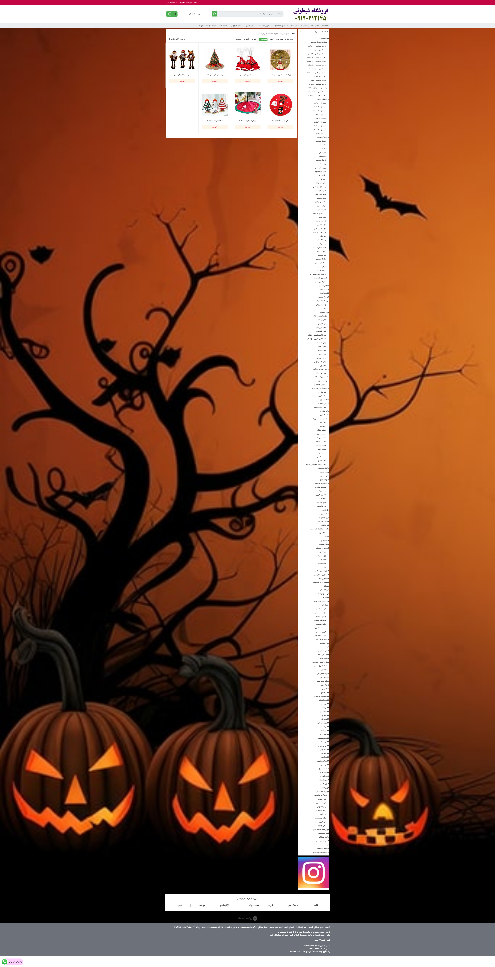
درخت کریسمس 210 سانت (317, 65)
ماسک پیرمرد (321, 437)
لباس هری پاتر (321, 327)
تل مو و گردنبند (323, 593)
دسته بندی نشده (323, 848)
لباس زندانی (324, 734)
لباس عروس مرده (323, 745)
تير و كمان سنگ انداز (321, 601)
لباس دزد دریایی (323, 723)
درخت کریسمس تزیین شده (317, 88)
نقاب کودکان (324, 415)
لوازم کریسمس (263, 25)
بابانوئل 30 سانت (320, 107)
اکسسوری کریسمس (320, 278)
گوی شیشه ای (321, 270)
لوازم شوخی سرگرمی (322, 571)
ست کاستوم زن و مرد (321, 666)
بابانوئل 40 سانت (320, 122)
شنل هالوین (250, 25)
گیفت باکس (322, 156)
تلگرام (316, 905)
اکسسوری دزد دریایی (321, 574)
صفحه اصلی (325, 25)
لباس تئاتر (325, 707)
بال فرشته (325, 510)
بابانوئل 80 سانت (320, 126)
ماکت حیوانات (324, 837)
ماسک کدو (322, 453)
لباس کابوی (325, 757)
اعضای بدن (325, 540)
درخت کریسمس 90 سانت (317, 49)
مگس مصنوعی (321, 624)
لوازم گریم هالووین (320, 795)
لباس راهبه (325, 730)
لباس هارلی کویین (320, 361)
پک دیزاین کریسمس (319, 213)
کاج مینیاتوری (321, 224)
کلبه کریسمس (321, 255)
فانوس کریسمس (320, 190)
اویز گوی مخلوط (320, 171)
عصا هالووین (324, 677)
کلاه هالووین (324, 399)
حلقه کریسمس (321, 198)
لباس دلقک (322, 350)
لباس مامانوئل (324, 293)
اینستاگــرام (293, 905)
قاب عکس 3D (324, 776)
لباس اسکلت (321, 342)
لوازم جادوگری (324, 784)
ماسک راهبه (322, 449)
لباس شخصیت (321, 331)
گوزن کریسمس (323, 297)
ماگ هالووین (321, 396)
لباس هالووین (236, 25)
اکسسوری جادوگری (322, 548)
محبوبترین (279, 39)
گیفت (324, 148)
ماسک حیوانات (321, 445)
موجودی (238, 39)
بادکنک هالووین (323, 521)
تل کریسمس (321, 205)
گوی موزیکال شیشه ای (318, 274)
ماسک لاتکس (321, 456)
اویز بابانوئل (322, 209)
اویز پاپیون (322, 152)
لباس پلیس (325, 704)
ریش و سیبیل (321, 810)
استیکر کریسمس (320, 141)
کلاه (327, 647)
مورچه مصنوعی (320, 628)
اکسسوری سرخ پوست (321, 582)
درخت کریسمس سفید (318, 80)
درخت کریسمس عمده (321, 852)
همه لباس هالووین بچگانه (317, 335)
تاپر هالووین (322, 392)
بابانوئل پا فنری (320, 133)
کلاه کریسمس (324, 285)
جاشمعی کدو (321, 491)
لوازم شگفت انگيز (322, 791)
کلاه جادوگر (325, 513)
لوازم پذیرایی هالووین (319, 388)
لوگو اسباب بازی (323, 833)
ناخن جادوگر (322, 825)
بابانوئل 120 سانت (320, 129)
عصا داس (323, 559)
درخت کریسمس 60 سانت (317, 46)
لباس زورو (322, 354)
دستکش (326, 586)
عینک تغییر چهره (323, 681)
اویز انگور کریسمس (319, 240)
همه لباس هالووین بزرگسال (316, 339)
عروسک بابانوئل (279, 25)
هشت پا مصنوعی (320, 635)
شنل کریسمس (324, 289)
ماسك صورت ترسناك (219, 25)
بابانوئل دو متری (320, 118)
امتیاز (271, 39)
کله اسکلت (322, 498)
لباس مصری (324, 764)
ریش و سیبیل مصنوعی (320, 662)
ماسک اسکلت (321, 430)
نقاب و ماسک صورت (320, 418)
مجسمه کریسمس (320, 228)
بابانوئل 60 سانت (320, 114)
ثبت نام (192, 14)
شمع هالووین (321, 502)
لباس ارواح (325, 692)
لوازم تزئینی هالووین (320, 483)
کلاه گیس (325, 688)
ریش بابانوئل (321, 251)
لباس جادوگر (324, 711)
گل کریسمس (321, 266)
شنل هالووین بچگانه (320, 316)
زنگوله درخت (321, 175)
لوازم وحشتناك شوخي (321, 829)
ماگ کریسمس (321, 259)
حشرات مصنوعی (321, 609)
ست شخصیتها (324, 768)
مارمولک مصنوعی (320, 620)
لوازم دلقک (325, 787)
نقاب (327, 536)
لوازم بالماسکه (324, 780)
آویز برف (323, 236)
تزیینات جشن (324, 590)
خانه (293, 33)
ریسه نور (323, 179)
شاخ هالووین (324, 533)
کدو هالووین (324, 479)
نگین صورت (322, 799)
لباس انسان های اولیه (321, 696)
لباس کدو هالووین (322, 761)
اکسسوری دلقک (323, 578)
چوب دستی (323, 551)
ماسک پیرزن (321, 434)
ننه (325, 308)
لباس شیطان (324, 742)
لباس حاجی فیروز (320, 407)
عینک (327, 844)
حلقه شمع (322, 217)
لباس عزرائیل (324, 749)
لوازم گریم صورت (320, 818)
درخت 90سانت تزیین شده (317, 95)
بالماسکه (323, 426)
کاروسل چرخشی (320, 221)
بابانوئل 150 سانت (319, 110)
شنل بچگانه (322, 320)
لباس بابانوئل (294, 25)
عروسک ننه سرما (323, 300)
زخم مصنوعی (321, 806)
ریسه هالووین (324, 472)
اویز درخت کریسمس (319, 232)
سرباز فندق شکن (320, 194)
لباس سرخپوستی (323, 738)
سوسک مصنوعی (320, 612)
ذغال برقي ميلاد (323, 654)
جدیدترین (263, 39)
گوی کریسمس (321, 160)
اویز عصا (323, 164)
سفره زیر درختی (320, 202)
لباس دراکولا (322, 346)
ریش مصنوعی (324, 544)
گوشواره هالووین (320, 384)
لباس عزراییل (321, 358)
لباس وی (323, 365)
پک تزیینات (322, 243)
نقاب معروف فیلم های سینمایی (315, 464)
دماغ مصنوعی (324, 643)
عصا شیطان (322, 563)
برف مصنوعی (321, 145)
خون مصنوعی (321, 802)
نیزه (324, 567)
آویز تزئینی (325, 685)
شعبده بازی (325, 669)
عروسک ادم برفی (321, 304)
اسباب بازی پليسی (322, 841)
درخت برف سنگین (319, 76)
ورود (198, 14)
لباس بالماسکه (324, 700)
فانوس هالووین (320, 494)
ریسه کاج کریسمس (319, 186)
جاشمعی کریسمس (319, 247)
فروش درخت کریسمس (311, 25)
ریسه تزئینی (324, 658)
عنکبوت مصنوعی (320, 616)
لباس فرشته (325, 753)
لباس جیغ (325, 715)
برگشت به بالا (245, 918)
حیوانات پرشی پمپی (322, 639)
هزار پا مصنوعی (320, 631)
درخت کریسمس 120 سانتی (316, 53)
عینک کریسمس (320, 262)
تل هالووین (322, 822)
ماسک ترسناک (321, 441)
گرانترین (246, 39)
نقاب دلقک (322, 422)
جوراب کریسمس (320, 167)
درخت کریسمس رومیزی (317, 84)
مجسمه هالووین (320, 487)
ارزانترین (254, 39)
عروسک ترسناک (323, 517)
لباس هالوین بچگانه (320, 369)
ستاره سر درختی (320, 183)
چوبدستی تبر (321, 555)
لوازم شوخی (324, 772)
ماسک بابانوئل (323, 468)
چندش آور (325, 605)
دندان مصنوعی (323, 650)
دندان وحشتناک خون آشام (319, 529)
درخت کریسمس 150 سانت (316, 57)
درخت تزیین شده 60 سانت (316, 91)
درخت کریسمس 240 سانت (316, 69)
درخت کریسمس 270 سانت (316, 72)
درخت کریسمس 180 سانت (316, 61)
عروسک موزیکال (323, 673)
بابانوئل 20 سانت (320, 103)
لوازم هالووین (206, 25)
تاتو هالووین (324, 475)
